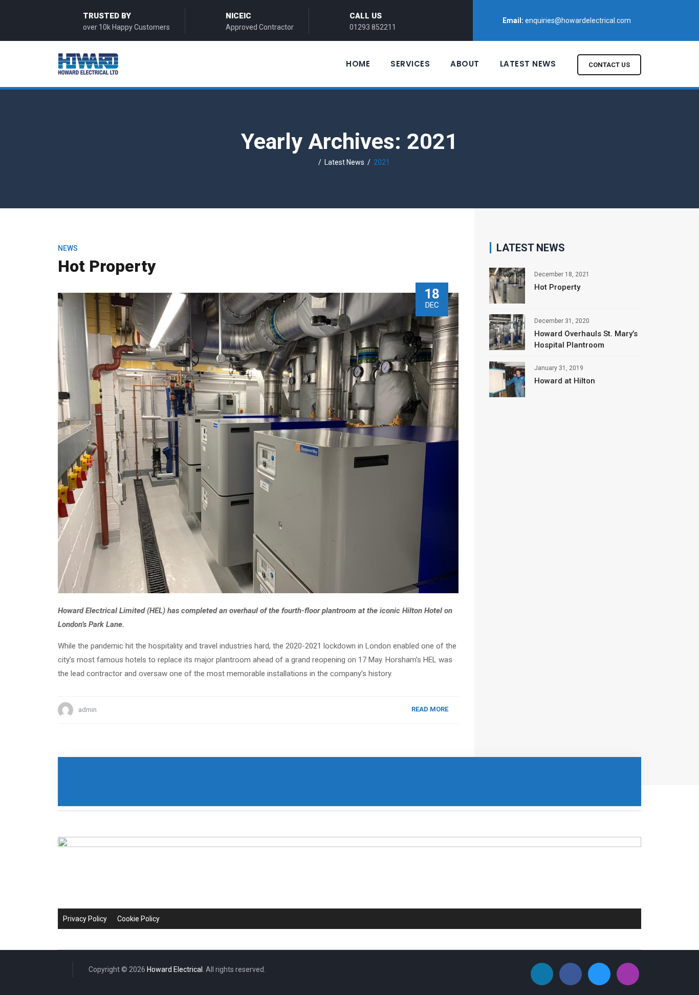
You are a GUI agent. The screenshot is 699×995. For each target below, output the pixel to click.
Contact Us (609, 65)
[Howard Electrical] (95, 64)
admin (87, 709)
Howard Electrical (175, 969)
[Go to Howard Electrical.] (312, 162)
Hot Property (107, 266)
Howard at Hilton (564, 380)
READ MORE (429, 709)
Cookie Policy (138, 919)
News (68, 248)
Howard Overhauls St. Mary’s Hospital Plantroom (586, 339)
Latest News (528, 63)
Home (358, 63)
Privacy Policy (85, 919)
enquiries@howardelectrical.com (578, 20)
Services (410, 63)
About (464, 63)
